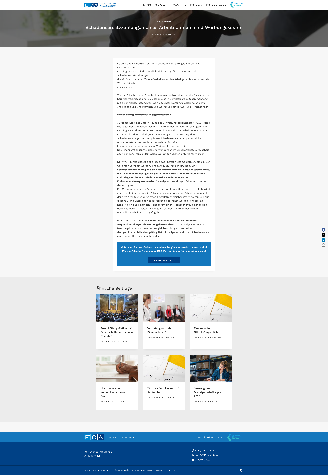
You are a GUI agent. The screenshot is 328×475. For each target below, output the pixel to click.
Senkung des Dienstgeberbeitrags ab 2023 (208, 392)
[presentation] (117, 308)
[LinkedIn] (323, 240)
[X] (323, 235)
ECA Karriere (196, 5)
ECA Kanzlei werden (216, 5)
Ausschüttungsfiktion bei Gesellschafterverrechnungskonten (117, 332)
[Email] (323, 245)
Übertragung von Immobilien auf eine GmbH (113, 392)
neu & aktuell (164, 21)
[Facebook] (323, 230)
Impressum (159, 470)
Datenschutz (172, 470)
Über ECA (146, 5)
